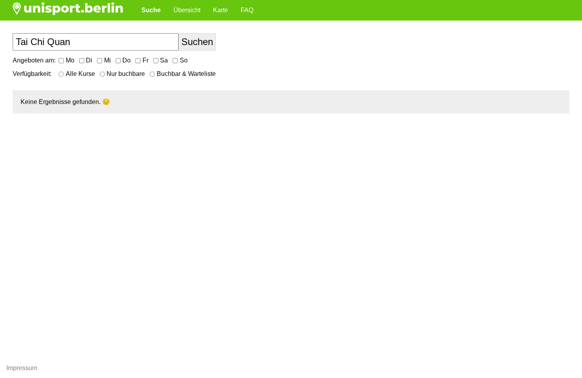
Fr (145, 60)
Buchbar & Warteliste (186, 73)
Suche (151, 10)
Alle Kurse (80, 73)
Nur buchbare (126, 73)
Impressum (21, 368)
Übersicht (186, 10)
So (184, 60)
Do (126, 60)
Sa (164, 60)
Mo (70, 60)
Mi (107, 60)
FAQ (247, 10)
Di (89, 60)
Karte (220, 10)
